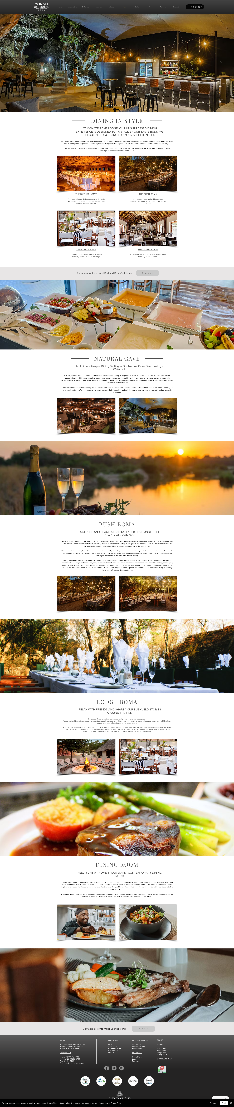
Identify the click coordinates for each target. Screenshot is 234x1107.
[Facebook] (106, 1068)
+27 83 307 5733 (73, 1059)
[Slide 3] (111, 105)
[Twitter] (114, 1068)
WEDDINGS (113, 1051)
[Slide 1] (113, 105)
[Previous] (13, 62)
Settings (213, 1103)
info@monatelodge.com (74, 1063)
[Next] (221, 62)
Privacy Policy (116, 1103)
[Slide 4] (120, 105)
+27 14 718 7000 (72, 1057)
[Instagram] (121, 1068)
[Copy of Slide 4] (122, 105)
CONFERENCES (114, 1048)
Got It (224, 1103)
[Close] (231, 1103)
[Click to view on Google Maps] (162, 1069)
